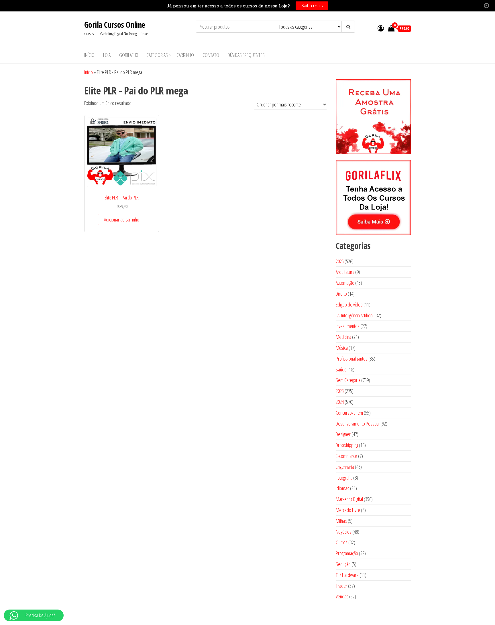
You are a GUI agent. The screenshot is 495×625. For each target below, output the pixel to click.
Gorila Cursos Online (114, 24)
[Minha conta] (381, 28)
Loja (107, 55)
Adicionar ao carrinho (121, 219)
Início (89, 55)
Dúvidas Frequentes (246, 55)
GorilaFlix (128, 55)
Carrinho (185, 55)
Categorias (157, 55)
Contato (211, 55)
